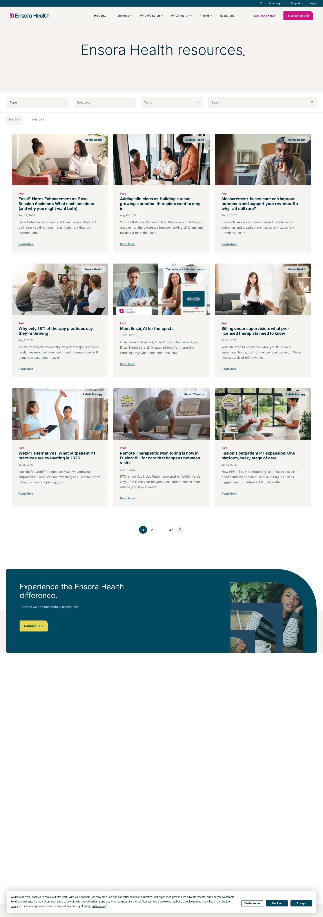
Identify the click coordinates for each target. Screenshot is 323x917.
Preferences (252, 903)
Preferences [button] (98, 906)
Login (313, 3)
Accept (301, 903)
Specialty (83, 102)
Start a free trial (298, 15)
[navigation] (185, 16)
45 (171, 530)
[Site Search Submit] (261, 3)
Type (13, 102)
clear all (37, 119)
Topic (148, 102)
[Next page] (180, 530)
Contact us (32, 626)
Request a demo (264, 16)
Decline (276, 903)
